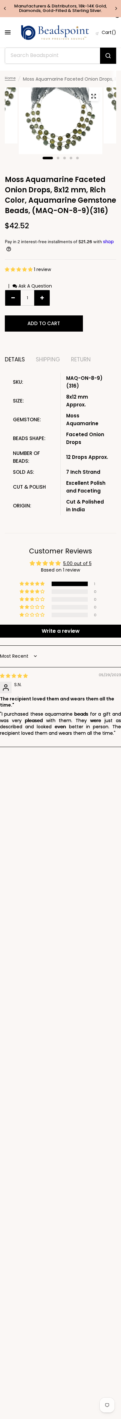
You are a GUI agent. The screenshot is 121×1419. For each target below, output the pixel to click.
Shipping (48, 359)
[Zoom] (93, 96)
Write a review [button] (61, 631)
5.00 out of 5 (77, 563)
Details (15, 359)
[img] (14, 676)
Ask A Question (34, 286)
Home (10, 78)
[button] (19, 269)
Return (81, 359)
